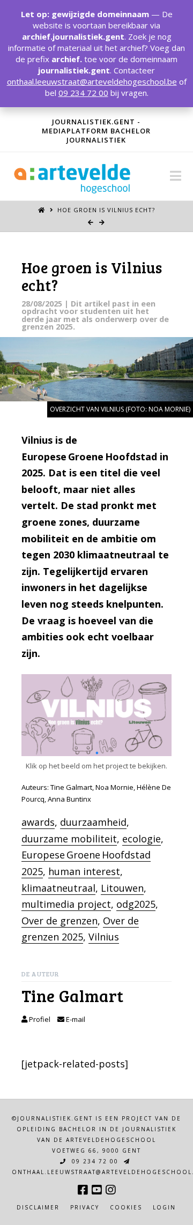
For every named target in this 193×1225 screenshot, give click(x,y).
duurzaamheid (93, 822)
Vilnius (103, 936)
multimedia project (66, 904)
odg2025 (135, 904)
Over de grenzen (59, 920)
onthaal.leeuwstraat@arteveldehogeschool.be (92, 81)
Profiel (38, 1019)
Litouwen (122, 888)
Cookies (126, 1207)
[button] (175, 175)
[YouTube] (96, 1190)
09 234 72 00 (93, 1161)
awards (38, 822)
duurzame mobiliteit (69, 838)
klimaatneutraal (58, 888)
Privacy (84, 1207)
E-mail (74, 1019)
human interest (84, 871)
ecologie (141, 838)
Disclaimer (38, 1207)
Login (164, 1207)
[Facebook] (82, 1190)
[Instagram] (110, 1190)
